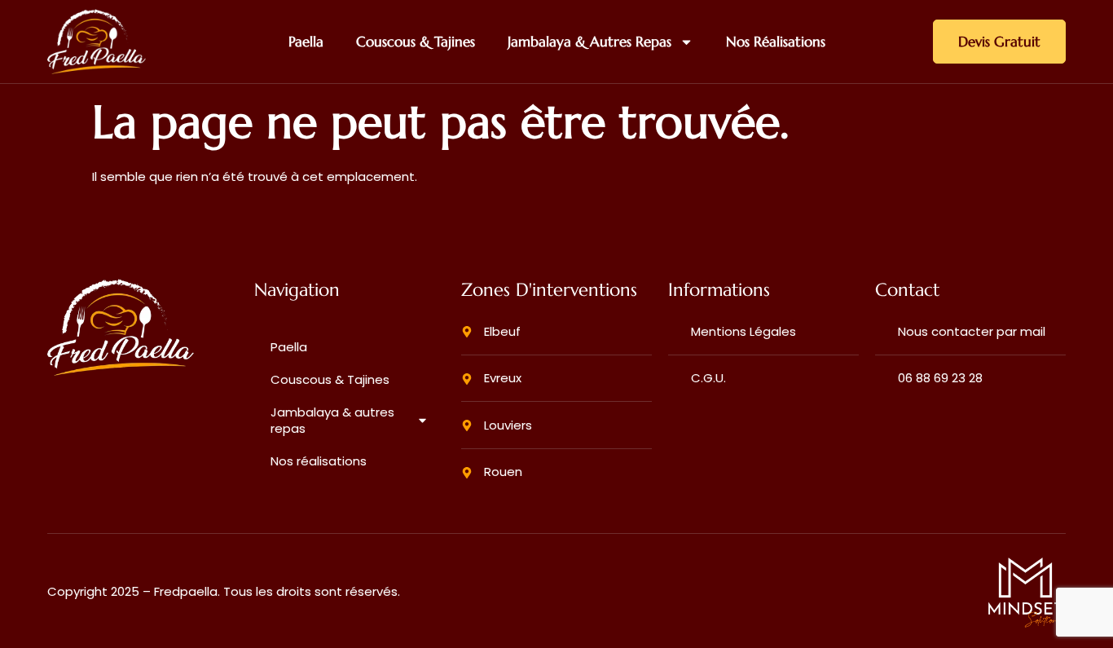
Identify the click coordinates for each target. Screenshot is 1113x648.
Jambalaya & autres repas (589, 42)
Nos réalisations (775, 42)
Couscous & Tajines (415, 42)
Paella (305, 42)
